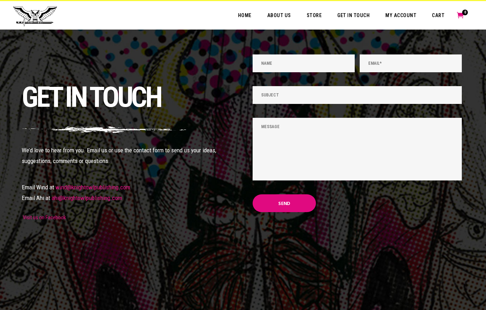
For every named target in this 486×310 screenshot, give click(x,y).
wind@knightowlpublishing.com (93, 187)
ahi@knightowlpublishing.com (87, 197)
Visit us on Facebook (44, 217)
